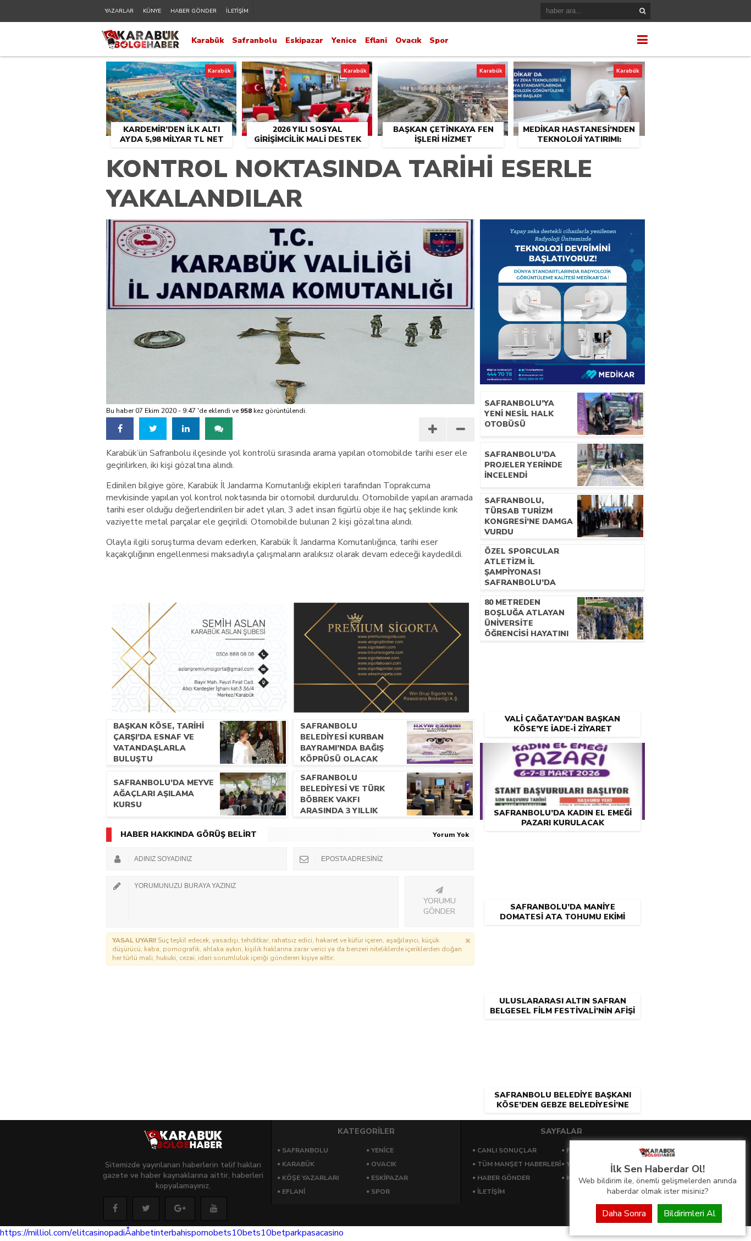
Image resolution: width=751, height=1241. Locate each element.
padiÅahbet (131, 1233)
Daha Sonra (624, 1213)
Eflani (376, 40)
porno (202, 1233)
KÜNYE (152, 11)
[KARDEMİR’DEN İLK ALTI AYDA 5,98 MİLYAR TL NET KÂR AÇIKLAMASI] (171, 74)
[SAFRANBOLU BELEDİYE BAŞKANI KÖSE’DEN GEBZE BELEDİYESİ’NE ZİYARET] (562, 1037)
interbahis (172, 1233)
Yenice (344, 40)
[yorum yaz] (219, 428)
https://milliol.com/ (36, 1233)
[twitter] (153, 428)
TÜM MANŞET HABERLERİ (519, 1164)
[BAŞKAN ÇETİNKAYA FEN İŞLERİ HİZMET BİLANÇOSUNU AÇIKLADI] (443, 74)
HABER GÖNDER (193, 11)
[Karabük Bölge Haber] (657, 1156)
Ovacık (408, 40)
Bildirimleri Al (690, 1213)
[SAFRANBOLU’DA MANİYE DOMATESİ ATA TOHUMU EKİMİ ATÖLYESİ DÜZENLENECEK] (562, 849)
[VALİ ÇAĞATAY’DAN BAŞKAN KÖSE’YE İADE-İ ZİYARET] (562, 661)
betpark (287, 1233)
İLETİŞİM (237, 11)
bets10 (227, 1233)
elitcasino (90, 1233)
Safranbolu (254, 40)
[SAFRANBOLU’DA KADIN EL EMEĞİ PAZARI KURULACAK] (562, 755)
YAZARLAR (119, 11)
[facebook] (120, 428)
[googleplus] (180, 1208)
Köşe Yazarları (310, 1177)
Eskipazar (304, 40)
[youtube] (214, 1208)
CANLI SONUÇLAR (507, 1150)
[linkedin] (186, 428)
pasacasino (323, 1233)
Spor (439, 40)
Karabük (207, 40)
